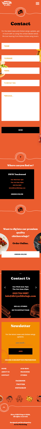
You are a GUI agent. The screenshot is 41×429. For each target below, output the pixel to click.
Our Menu (24, 368)
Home (3, 368)
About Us (5, 372)
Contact (5, 375)
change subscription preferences (20, 360)
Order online (17, 194)
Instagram (20, 388)
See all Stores (20, 306)
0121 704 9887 (17, 185)
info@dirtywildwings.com (17, 188)
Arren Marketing (20, 424)
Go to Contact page (20, 310)
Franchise (25, 372)
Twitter (20, 384)
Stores (23, 375)
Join (20, 351)
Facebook (20, 381)
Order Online (20, 254)
